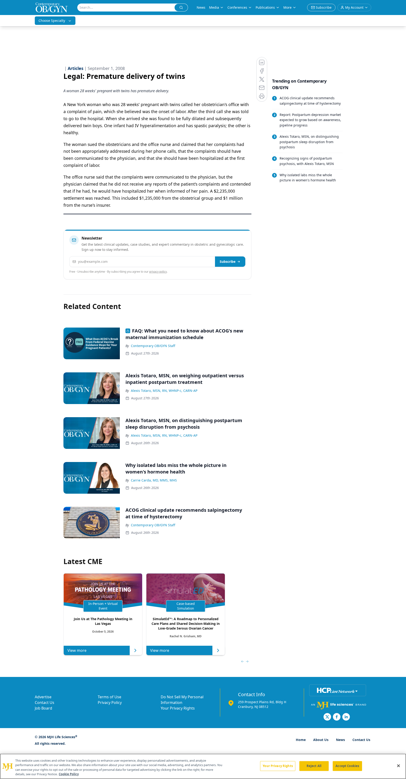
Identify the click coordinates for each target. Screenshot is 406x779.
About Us (320, 739)
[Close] (398, 765)
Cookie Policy (69, 774)
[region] (203, 766)
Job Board (43, 708)
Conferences (237, 7)
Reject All (314, 766)
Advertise (43, 696)
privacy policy (158, 272)
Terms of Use (109, 696)
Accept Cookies (347, 766)
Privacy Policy (110, 702)
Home (301, 739)
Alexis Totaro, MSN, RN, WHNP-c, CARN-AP (164, 390)
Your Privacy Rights (178, 708)
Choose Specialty (52, 20)
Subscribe (227, 261)
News (201, 7)
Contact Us (44, 702)
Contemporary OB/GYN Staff (153, 346)
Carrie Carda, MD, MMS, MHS (154, 480)
